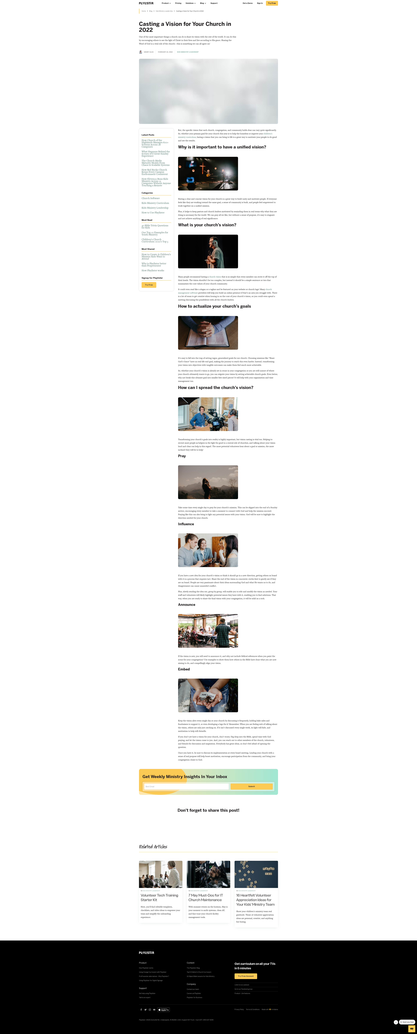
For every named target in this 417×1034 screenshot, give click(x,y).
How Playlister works (153, 270)
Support (214, 3)
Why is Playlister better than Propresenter (154, 264)
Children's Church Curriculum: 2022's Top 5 (155, 240)
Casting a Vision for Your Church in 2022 (190, 11)
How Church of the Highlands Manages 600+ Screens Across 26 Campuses (155, 143)
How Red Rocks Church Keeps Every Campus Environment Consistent (155, 172)
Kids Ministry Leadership (164, 11)
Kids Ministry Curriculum (155, 203)
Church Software (151, 198)
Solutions (190, 3)
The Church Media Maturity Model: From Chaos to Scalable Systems (156, 163)
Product (165, 3)
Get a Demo (248, 3)
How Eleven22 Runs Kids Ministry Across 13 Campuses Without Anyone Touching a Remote (156, 182)
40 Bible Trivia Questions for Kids (155, 226)
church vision (215, 276)
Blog (202, 3)
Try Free (149, 285)
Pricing (178, 3)
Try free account (246, 976)
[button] (166, 3)
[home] (148, 3)
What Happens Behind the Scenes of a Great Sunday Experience (156, 154)
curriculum (191, 137)
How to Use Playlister (153, 212)
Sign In (260, 3)
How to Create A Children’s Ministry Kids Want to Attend (156, 256)
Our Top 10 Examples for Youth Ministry (155, 233)
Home (144, 11)
